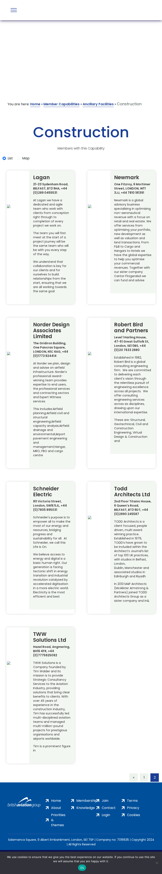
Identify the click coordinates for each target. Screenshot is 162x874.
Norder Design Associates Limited (51, 330)
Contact (109, 807)
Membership (86, 800)
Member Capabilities (61, 104)
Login (106, 815)
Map (26, 158)
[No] (157, 863)
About (56, 807)
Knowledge (85, 807)
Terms (132, 800)
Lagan (41, 177)
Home (35, 104)
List (10, 158)
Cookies (133, 815)
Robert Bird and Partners (131, 328)
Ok (82, 867)
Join (105, 800)
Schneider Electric (46, 492)
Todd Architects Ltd (132, 492)
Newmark (126, 177)
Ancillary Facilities (98, 104)
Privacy (133, 807)
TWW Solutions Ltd (49, 637)
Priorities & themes (58, 820)
